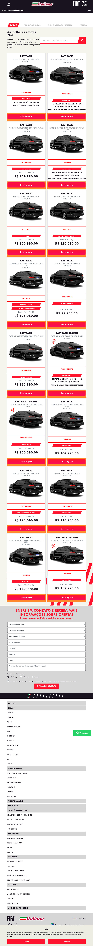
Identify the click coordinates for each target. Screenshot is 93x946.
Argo (9, 764)
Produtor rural (14, 782)
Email (37, 677)
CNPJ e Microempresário (17, 773)
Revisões (11, 852)
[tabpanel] (32, 25)
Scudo (10, 750)
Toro (9, 722)
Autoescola (12, 778)
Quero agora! (26, 116)
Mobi (9, 759)
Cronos (10, 740)
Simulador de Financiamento (19, 815)
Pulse (9, 731)
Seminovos (13, 806)
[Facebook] (10, 924)
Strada (10, 717)
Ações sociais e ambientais (18, 894)
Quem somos (12, 889)
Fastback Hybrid (14, 727)
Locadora (11, 796)
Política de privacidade (17, 875)
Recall (10, 847)
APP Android (12, 903)
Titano (10, 713)
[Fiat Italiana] (42, 3)
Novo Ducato (13, 754)
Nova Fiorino (13, 745)
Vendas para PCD (15, 801)
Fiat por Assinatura (15, 820)
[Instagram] (15, 924)
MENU (8, 5)
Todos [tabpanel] (13, 25)
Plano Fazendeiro (14, 824)
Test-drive (11, 866)
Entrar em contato (46, 686)
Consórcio (12, 829)
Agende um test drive (18, 908)
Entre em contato (14, 861)
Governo (11, 787)
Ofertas (11, 703)
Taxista (10, 792)
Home (74, 919)
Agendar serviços (15, 838)
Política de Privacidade (27, 682)
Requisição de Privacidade (18, 880)
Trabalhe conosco (15, 871)
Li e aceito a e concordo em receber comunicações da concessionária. (43, 682)
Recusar (67, 941)
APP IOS (10, 899)
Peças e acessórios (15, 843)
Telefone (26, 677)
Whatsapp (13, 677)
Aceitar (26, 941)
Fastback (11, 736)
